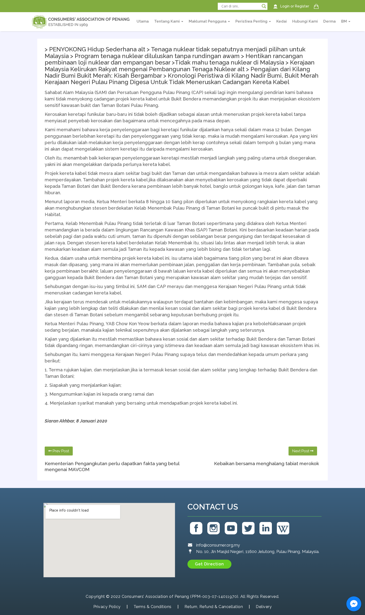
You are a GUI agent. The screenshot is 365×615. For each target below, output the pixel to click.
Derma (329, 21)
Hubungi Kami (305, 21)
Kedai (281, 21)
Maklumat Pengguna (208, 21)
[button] (209, 564)
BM (344, 21)
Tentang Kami (167, 21)
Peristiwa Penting (251, 21)
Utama (143, 21)
